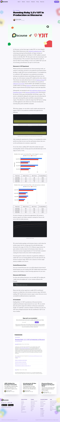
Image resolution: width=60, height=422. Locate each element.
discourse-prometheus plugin (32, 92)
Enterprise (33, 1)
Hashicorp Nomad (40, 80)
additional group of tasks (18, 83)
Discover (28, 1)
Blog (14, 10)
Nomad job (28, 85)
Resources (42, 1)
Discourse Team (9, 390)
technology (17, 10)
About (19, 1)
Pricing (37, 1)
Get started (56, 1)
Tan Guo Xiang (18, 19)
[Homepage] (4, 2)
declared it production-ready (35, 51)
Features (23, 1)
